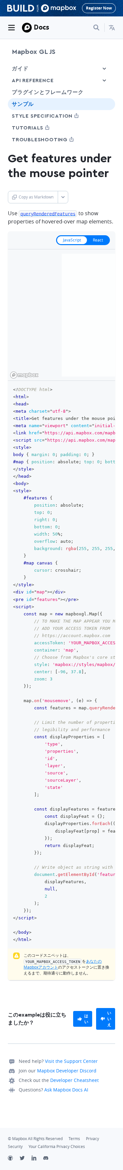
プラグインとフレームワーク (47, 92)
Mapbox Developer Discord (66, 1070)
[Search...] (96, 27)
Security (15, 1146)
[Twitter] (25, 1159)
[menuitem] (112, 27)
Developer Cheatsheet (74, 1080)
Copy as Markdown (36, 197)
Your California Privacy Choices (57, 1146)
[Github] (14, 1159)
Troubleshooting (52, 139)
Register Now (99, 8)
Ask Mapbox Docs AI (66, 1090)
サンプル (23, 104)
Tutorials (40, 127)
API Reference (32, 80)
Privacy (92, 1138)
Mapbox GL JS (33, 52)
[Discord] (49, 1159)
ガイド (20, 68)
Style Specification (54, 116)
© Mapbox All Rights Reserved (35, 1138)
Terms (74, 1138)
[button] (112, 27)
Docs (41, 27)
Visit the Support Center (71, 1061)
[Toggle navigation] (11, 27)
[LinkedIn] (37, 1159)
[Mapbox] (27, 27)
